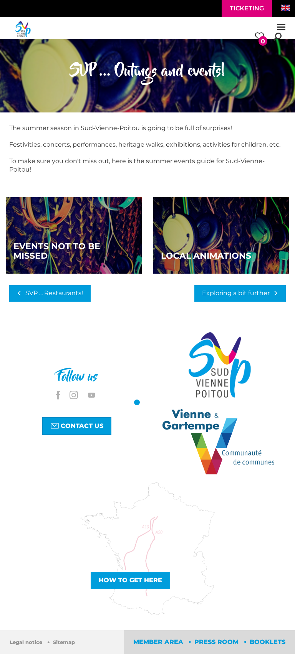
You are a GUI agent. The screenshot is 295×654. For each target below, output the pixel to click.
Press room (217, 642)
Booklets (267, 642)
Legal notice (27, 642)
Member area (159, 642)
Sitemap (64, 642)
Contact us (81, 425)
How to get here (130, 580)
